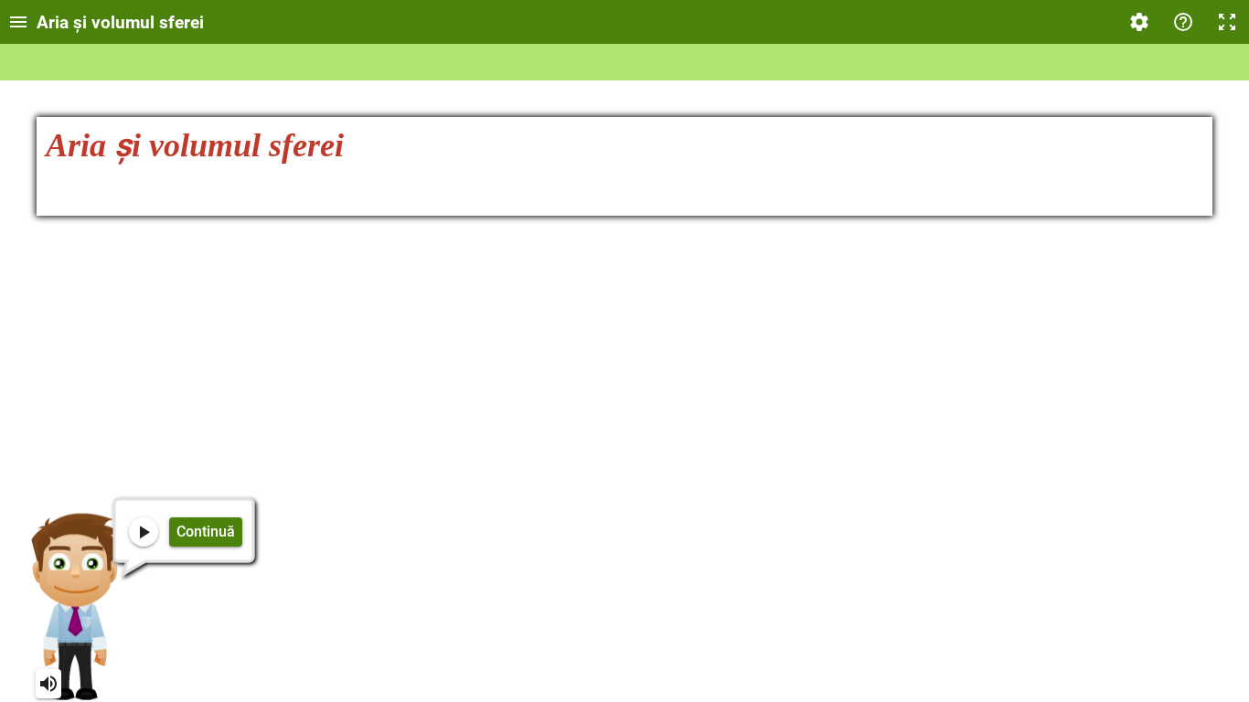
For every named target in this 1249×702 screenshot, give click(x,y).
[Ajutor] (1183, 22)
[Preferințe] (1139, 22)
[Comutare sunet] (48, 683)
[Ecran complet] (1227, 22)
